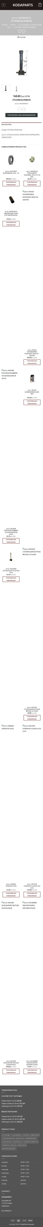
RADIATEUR (20, 1138)
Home (5, 25)
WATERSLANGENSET (9, 1149)
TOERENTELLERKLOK (9, 1145)
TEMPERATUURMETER (30, 1142)
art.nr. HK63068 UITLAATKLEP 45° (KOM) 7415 (11, 570)
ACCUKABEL (6, 1135)
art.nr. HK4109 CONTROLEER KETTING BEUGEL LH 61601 (32, 709)
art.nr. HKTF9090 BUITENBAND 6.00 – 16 (11, 172)
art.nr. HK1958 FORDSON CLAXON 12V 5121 (32, 886)
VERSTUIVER (22, 1145)
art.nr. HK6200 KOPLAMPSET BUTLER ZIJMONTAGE (11, 1063)
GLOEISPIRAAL (17, 1135)
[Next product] (19, 31)
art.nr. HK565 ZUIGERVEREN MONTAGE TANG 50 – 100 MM (32, 352)
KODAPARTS (21, 5)
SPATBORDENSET (31, 1138)
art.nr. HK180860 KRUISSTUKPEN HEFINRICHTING (32, 1063)
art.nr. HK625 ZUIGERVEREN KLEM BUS (32, 392)
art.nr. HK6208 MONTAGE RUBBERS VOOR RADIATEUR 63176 (11, 531)
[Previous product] (23, 31)
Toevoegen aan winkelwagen (21, 115)
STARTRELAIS (17, 1142)
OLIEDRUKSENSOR (8, 1138)
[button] (3, 5)
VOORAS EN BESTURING (24, 27)
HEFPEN (26, 1135)
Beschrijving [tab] (6, 124)
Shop (13, 25)
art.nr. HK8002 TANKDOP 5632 (11, 885)
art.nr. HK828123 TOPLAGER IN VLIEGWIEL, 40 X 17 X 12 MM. (32, 174)
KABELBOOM (35, 1135)
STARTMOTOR (6, 1142)
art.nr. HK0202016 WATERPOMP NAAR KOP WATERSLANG (11, 213)
